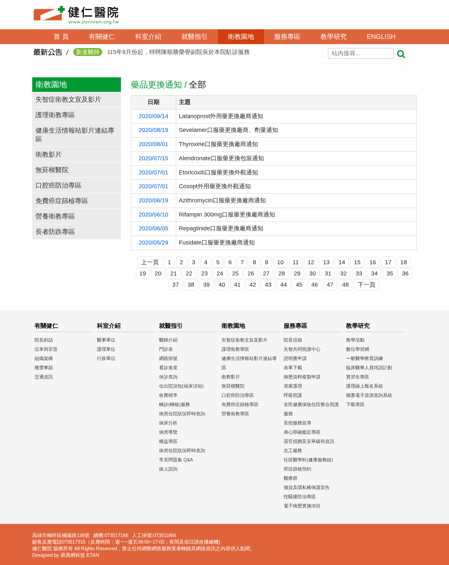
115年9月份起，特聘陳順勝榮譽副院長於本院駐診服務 (163, 52)
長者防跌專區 (55, 231)
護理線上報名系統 (364, 386)
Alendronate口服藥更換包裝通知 (221, 158)
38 (191, 284)
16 (372, 262)
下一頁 (366, 284)
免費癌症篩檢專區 (61, 200)
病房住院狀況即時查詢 (182, 413)
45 (299, 284)
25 (235, 273)
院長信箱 (293, 340)
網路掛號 (168, 358)
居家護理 (293, 386)
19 (142, 273)
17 (388, 262)
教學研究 (333, 36)
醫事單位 (106, 340)
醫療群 (290, 478)
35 (390, 273)
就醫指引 (194, 36)
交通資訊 (44, 376)
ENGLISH (381, 36)
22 (189, 273)
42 (252, 284)
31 (328, 273)
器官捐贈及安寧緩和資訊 (309, 441)
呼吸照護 (293, 395)
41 (237, 284)
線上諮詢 (168, 469)
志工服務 (293, 450)
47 (330, 284)
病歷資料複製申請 (302, 376)
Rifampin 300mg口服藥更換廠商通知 (227, 214)
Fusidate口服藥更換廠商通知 (217, 242)
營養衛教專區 (55, 216)
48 (345, 284)
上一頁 (150, 262)
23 (204, 273)
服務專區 (287, 36)
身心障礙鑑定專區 (302, 432)
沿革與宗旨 (46, 349)
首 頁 (61, 36)
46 (314, 284)
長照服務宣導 (297, 422)
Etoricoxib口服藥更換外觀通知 (218, 172)
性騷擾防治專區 (300, 496)
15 (357, 262)
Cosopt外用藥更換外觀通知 (215, 186)
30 (312, 273)
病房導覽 (168, 432)
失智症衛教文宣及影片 (68, 99)
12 (311, 262)
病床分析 (168, 422)
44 (283, 284)
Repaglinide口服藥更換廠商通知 (221, 228)
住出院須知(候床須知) (181, 386)
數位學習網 (357, 349)
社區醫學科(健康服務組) (308, 459)
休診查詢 (168, 376)
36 (405, 273)
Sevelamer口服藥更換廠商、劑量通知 (228, 130)
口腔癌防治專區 (58, 185)
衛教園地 (241, 36)
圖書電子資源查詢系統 (369, 395)
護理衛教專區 (55, 114)
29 (297, 273)
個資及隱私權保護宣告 (307, 487)
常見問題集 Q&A (176, 459)
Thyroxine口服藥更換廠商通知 (218, 144)
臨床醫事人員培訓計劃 (369, 367)
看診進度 (168, 367)
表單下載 (293, 367)
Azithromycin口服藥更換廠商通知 (222, 200)
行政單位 (106, 358)
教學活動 (355, 340)
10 (280, 262)
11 (296, 262)
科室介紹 (148, 36)
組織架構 (44, 358)
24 (220, 273)
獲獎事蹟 (44, 367)
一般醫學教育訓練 (364, 358)
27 (266, 273)
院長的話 (44, 340)
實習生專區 (357, 376)
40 (222, 284)
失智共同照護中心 (302, 349)
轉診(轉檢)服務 (174, 404)
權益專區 (168, 441)
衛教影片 (48, 154)
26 (251, 273)
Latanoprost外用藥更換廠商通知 (221, 116)
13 (326, 262)
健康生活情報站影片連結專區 (74, 134)
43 (268, 284)
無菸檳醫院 (51, 169)
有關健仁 (102, 36)
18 (403, 262)
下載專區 (355, 404)
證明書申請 (295, 358)
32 (343, 273)
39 (206, 284)
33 (359, 273)
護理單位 (106, 349)
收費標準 (168, 395)
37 (175, 284)
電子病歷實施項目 (302, 505)
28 (281, 273)
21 (173, 273)
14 (342, 262)
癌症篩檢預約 (297, 469)
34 (374, 273)
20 (158, 273)
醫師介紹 (168, 340)
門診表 (166, 349)
